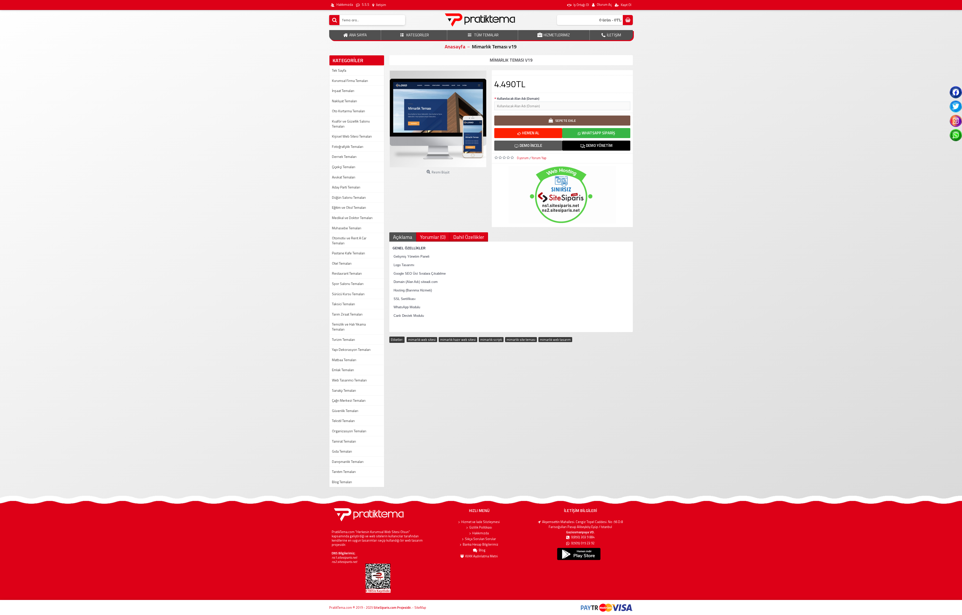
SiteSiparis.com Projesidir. (392, 607)
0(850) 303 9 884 (582, 537)
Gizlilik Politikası (480, 527)
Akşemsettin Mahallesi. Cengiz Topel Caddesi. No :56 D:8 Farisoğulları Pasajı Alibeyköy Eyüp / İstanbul (582, 524)
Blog (482, 550)
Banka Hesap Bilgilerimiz (480, 544)
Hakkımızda (480, 533)
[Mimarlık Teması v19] (438, 119)
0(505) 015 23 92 (582, 543)
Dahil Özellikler (468, 237)
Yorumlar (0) (433, 237)
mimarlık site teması (521, 339)
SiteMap (420, 607)
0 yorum (523, 157)
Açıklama (402, 237)
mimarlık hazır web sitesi (458, 339)
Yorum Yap (538, 157)
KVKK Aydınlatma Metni (481, 556)
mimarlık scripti (491, 339)
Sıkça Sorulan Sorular (480, 539)
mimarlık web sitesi (422, 339)
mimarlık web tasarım (555, 339)
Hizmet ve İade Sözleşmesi (480, 522)
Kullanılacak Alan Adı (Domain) (518, 98)
